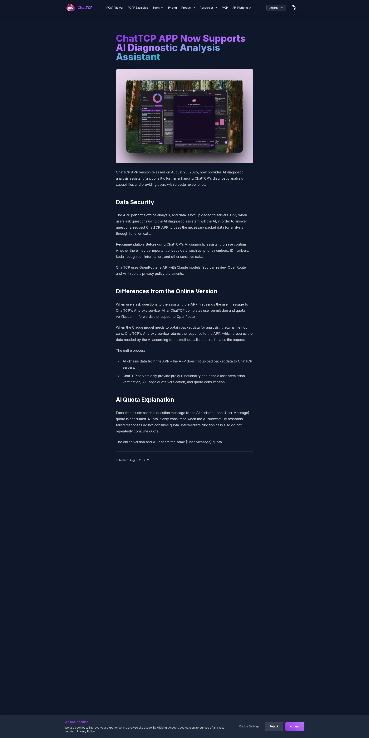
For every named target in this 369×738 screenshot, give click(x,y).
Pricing (172, 7)
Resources (207, 7)
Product (186, 7)
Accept (295, 726)
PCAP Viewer (114, 7)
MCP (225, 7)
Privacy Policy (86, 731)
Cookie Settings (249, 726)
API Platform (240, 7)
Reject (273, 726)
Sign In (295, 8)
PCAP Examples (138, 7)
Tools (156, 7)
